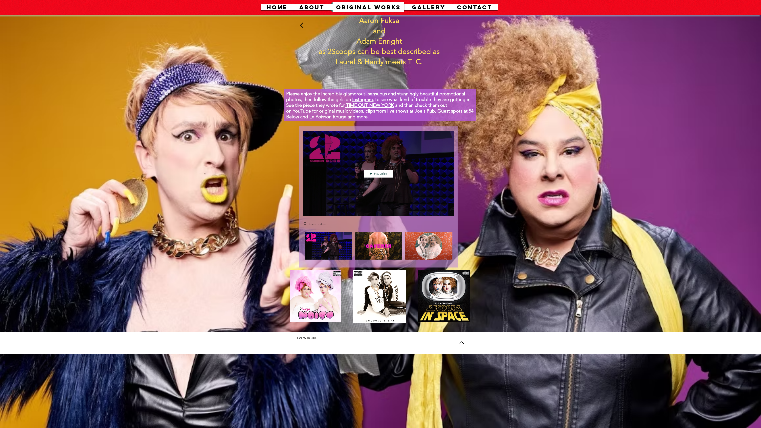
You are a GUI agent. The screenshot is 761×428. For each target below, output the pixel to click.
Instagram (362, 99)
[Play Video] (328, 245)
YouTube (302, 111)
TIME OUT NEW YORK (369, 105)
